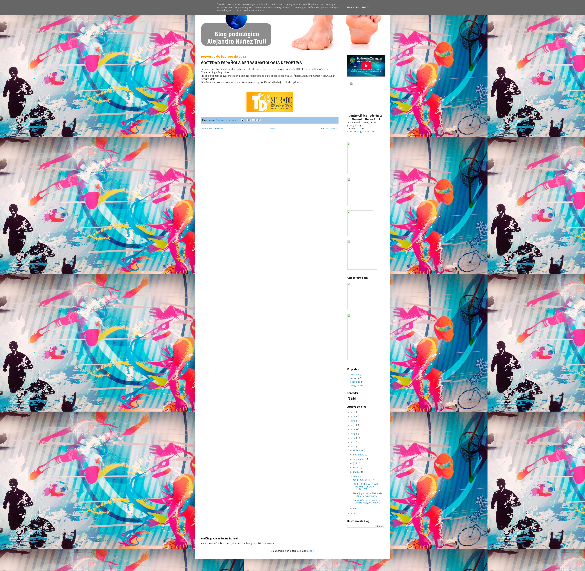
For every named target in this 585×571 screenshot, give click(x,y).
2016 (353, 429)
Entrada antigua (329, 129)
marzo (356, 472)
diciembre (358, 450)
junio (356, 463)
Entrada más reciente (212, 129)
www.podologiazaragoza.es (361, 131)
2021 (353, 412)
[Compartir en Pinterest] (259, 120)
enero (356, 508)
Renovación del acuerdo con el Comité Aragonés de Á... (368, 501)
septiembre (359, 459)
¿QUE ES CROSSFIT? (363, 480)
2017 (353, 425)
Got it (365, 7)
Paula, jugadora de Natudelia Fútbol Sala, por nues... (367, 494)
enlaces (354, 378)
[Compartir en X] (253, 120)
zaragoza (354, 385)
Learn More (352, 7)
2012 (353, 447)
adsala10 (354, 375)
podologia (355, 382)
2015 (353, 434)
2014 (353, 438)
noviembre (359, 455)
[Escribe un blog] (250, 120)
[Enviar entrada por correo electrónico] (242, 120)
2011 (353, 513)
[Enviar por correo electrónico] (247, 120)
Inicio (272, 129)
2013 (353, 442)
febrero (357, 476)
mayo (356, 468)
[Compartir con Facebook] (256, 120)
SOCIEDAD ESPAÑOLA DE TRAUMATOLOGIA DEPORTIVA (366, 487)
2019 (353, 416)
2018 (353, 421)
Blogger (310, 551)
